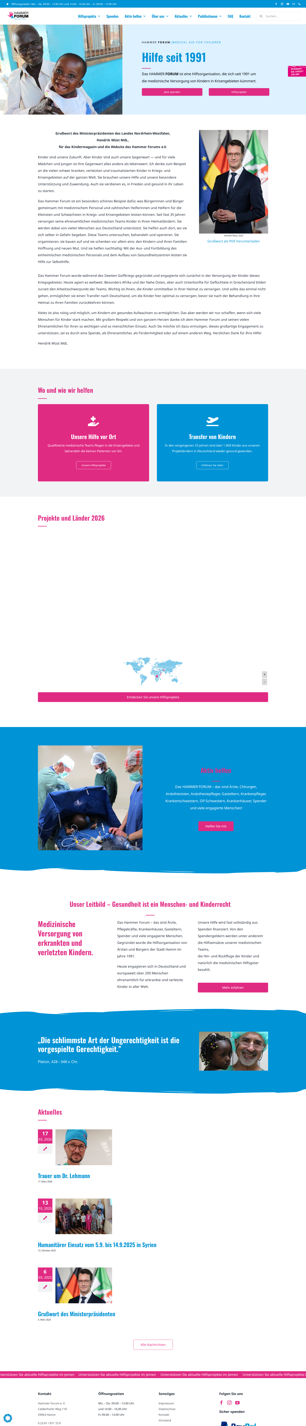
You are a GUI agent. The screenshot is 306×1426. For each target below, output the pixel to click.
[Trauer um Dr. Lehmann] (83, 1147)
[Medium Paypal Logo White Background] (238, 1420)
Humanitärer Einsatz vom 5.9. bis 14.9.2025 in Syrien (97, 1244)
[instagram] (282, 4)
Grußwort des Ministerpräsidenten (76, 1314)
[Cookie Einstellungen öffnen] (8, 1421)
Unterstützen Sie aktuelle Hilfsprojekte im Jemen (55, 1374)
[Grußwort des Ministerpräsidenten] (83, 1285)
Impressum (166, 1403)
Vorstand (165, 1420)
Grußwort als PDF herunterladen (233, 241)
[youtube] (288, 4)
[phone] (299, 4)
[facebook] (276, 4)
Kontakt (164, 1415)
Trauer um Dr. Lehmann (64, 1175)
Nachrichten (83, 1151)
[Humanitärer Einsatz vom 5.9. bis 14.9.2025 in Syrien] (83, 1216)
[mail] (294, 4)
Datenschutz (167, 1409)
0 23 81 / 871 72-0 (49, 1423)
